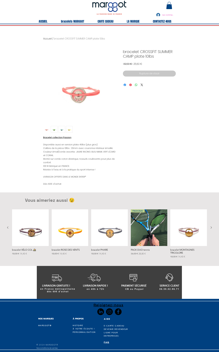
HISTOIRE (78, 325)
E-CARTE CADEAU (114, 325)
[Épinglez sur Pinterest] (130, 85)
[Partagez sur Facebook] (125, 85)
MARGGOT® (45, 325)
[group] (109, 234)
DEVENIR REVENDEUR (116, 329)
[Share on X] (142, 85)
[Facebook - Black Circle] (118, 311)
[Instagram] (109, 311)
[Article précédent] (8, 227)
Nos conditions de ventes (47, 348)
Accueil (47, 38)
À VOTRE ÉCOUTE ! (84, 328)
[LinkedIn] (100, 311)
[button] (169, 5)
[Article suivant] (211, 227)
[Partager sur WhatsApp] (136, 85)
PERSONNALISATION (84, 332)
